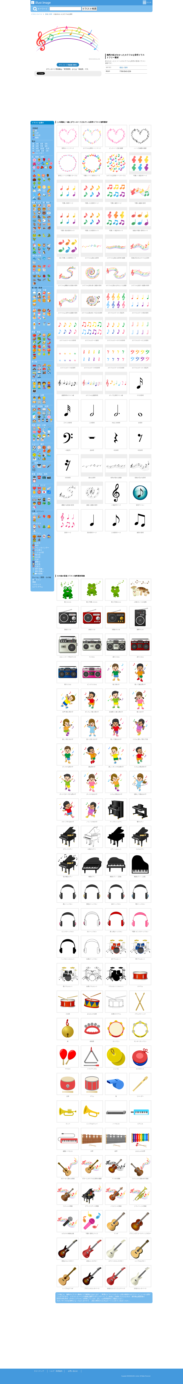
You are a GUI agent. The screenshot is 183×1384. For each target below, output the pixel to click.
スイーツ (35, 307)
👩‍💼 (39, 398)
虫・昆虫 (35, 273)
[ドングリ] (47, 176)
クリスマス (36, 523)
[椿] (42, 168)
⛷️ (34, 458)
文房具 (40, 406)
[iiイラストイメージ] (41, 3)
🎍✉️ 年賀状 (37, 574)
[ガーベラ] (50, 168)
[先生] (38, 421)
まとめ (148, 2)
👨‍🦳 (39, 387)
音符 (50, 14)
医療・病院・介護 (39, 425)
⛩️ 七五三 (36, 567)
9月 (37, 148)
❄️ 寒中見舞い (38, 569)
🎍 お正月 (36, 543)
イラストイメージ (36, 14)
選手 (42, 444)
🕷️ (39, 540)
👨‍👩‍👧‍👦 (34, 391)
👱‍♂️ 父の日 (36, 557)
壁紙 (34, 582)
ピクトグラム (37, 587)
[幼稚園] (51, 421)
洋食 (39, 290)
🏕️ (44, 458)
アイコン (35, 485)
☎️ (39, 477)
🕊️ (49, 245)
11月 (47, 148)
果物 (38, 332)
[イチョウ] (38, 176)
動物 (33, 202)
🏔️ (44, 194)
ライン (38, 580)
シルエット (36, 584)
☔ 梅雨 (35, 138)
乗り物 (34, 362)
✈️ (49, 372)
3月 (37, 144)
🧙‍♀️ (49, 536)
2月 (47, 151)
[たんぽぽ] (47, 164)
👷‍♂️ (44, 398)
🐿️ (39, 224)
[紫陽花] (38, 164)
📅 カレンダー (38, 153)
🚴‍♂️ (49, 368)
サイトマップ (39, 1371)
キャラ (38, 202)
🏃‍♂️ (44, 417)
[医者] (48, 436)
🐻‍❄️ (49, 213)
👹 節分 (35, 545)
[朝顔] (43, 164)
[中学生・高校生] (47, 421)
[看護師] (34, 440)
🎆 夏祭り (36, 562)
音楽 (46, 14)
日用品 (39, 474)
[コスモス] (51, 164)
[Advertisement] (126, 33)
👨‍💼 (34, 398)
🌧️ (39, 190)
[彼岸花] (34, 172)
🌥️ (34, 190)
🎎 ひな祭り (37, 550)
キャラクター (37, 496)
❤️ (39, 432)
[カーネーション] (34, 168)
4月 (41, 144)
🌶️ (49, 342)
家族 (33, 380)
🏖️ (49, 194)
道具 (45, 474)
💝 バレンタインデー (40, 548)
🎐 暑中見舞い (38, 571)
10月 (42, 148)
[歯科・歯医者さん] (38, 440)
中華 (44, 290)
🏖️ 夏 (34, 131)
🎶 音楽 (35, 463)
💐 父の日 (36, 135)
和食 (34, 290)
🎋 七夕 (35, 133)
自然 (42, 157)
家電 (33, 474)
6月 (37, 146)
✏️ (49, 409)
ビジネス (35, 395)
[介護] (42, 440)
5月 (46, 144)
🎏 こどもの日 (38, 552)
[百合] (46, 168)
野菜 (33, 332)
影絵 (48, 202)
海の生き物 (36, 256)
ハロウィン (36, 533)
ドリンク (35, 321)
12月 (38, 151)
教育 (33, 406)
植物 (37, 157)
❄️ (44, 190)
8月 (46, 146)
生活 (38, 380)
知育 (46, 406)
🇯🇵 (44, 492)
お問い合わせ (73, 1371)
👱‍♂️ (34, 387)
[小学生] (43, 421)
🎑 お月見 (36, 564)
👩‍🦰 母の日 (36, 555)
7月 (41, 146)
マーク (42, 485)
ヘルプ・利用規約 (55, 1371)
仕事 (42, 395)
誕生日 (35, 514)
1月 (42, 151)
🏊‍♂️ (49, 455)
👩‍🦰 (49, 383)
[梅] (38, 168)
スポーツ (35, 444)
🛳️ (39, 376)
